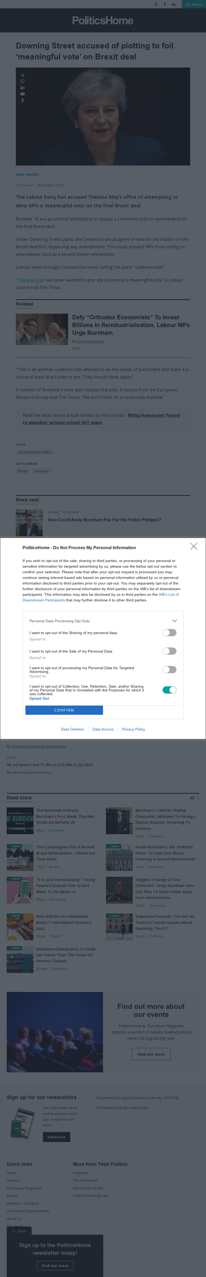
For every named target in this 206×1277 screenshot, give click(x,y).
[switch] (169, 632)
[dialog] (103, 638)
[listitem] (103, 621)
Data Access (103, 729)
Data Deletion (72, 729)
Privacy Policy (133, 729)
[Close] (195, 548)
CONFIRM (64, 710)
